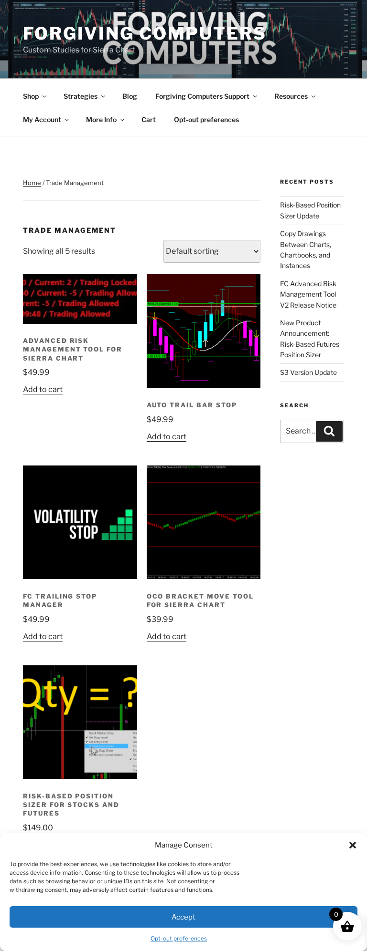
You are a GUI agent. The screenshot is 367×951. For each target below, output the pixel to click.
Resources (291, 96)
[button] (352, 845)
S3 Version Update (308, 372)
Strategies (80, 96)
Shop (31, 96)
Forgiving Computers (145, 33)
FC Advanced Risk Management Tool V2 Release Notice (308, 294)
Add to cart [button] (43, 389)
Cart (148, 119)
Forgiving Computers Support (202, 96)
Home (32, 182)
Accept (183, 917)
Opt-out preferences (179, 938)
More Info (101, 119)
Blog (129, 96)
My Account (42, 119)
